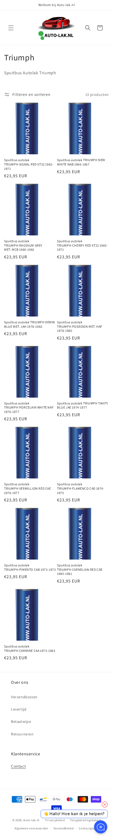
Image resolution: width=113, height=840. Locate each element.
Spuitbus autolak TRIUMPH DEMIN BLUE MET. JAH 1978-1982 (29, 324)
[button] (11, 28)
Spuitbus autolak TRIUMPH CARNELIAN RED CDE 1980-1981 (80, 569)
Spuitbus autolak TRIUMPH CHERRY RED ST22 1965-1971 (82, 245)
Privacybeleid (55, 820)
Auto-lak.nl (31, 820)
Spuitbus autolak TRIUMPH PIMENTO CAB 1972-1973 (30, 567)
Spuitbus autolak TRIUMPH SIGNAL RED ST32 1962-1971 (28, 164)
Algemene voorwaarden (31, 828)
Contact (18, 766)
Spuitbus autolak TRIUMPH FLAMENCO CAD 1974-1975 (80, 488)
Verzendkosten (24, 696)
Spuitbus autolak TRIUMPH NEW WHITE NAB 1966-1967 (81, 162)
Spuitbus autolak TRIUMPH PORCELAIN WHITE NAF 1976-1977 (28, 407)
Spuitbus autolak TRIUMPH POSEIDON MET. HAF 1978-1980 (79, 326)
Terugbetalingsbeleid (85, 820)
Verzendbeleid (63, 828)
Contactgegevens (91, 828)
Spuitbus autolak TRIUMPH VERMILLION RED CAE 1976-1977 (27, 488)
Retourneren (22, 734)
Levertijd (18, 709)
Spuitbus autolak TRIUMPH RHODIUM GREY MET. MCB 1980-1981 (23, 245)
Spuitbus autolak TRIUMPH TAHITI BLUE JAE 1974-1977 (82, 405)
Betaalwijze (21, 721)
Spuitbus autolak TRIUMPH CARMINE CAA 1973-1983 (29, 648)
